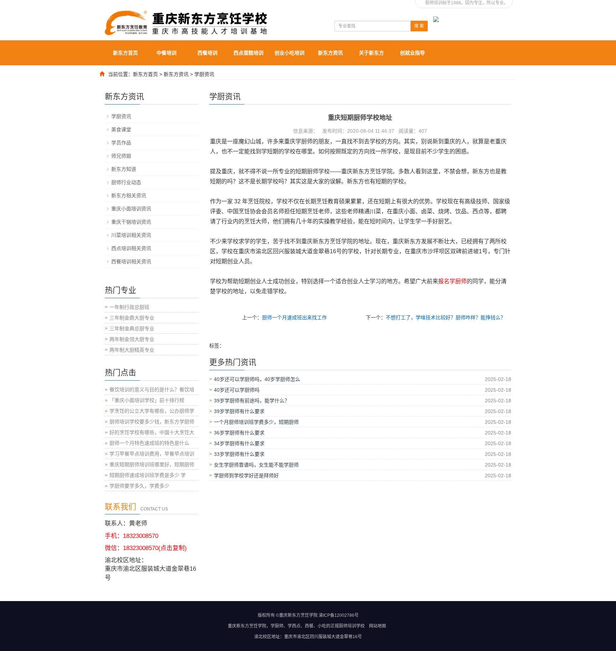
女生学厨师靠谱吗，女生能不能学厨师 (256, 465)
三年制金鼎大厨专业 (131, 318)
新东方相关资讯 (128, 195)
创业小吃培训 (289, 53)
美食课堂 (121, 129)
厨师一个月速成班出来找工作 (294, 317)
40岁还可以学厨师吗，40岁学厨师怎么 (257, 379)
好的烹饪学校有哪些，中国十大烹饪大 (151, 432)
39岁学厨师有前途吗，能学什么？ (251, 400)
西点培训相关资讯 (131, 248)
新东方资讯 (330, 53)
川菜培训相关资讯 (131, 235)
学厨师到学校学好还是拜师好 (246, 475)
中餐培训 (166, 53)
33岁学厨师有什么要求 (239, 454)
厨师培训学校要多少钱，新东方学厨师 (151, 421)
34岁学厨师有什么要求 (239, 443)
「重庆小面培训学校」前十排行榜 (146, 400)
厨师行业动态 (126, 182)
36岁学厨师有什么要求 (239, 433)
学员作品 (121, 143)
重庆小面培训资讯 (131, 209)
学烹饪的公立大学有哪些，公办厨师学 (151, 411)
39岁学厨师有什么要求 (239, 411)
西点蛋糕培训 (248, 53)
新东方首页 (125, 53)
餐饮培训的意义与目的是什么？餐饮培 (151, 389)
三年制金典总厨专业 (131, 328)
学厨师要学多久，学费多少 (139, 486)
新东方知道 (123, 169)
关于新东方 (371, 53)
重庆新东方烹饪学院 (247, 626)
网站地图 (377, 626)
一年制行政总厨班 (129, 307)
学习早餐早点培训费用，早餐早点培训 (151, 454)
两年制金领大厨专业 (131, 339)
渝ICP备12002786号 (339, 615)
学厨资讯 (204, 74)
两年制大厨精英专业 (131, 350)
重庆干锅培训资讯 (131, 222)
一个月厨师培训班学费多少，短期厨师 (256, 422)
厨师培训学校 (352, 626)
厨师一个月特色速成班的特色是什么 (149, 443)
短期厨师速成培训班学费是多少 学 (147, 475)
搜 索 (419, 26)
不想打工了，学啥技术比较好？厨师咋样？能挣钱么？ (445, 317)
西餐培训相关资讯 (131, 261)
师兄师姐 (121, 156)
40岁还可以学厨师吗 (237, 390)
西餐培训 (207, 53)
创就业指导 (412, 53)
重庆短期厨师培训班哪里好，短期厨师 (151, 464)
